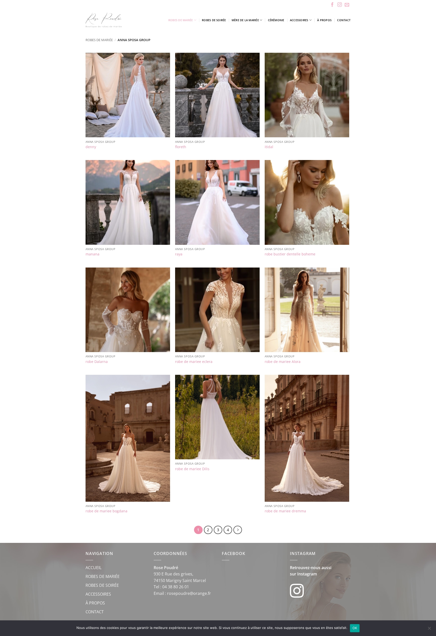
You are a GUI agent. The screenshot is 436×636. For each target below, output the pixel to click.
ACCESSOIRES (98, 594)
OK (354, 628)
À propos (324, 20)
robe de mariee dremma (285, 511)
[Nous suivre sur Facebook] (332, 5)
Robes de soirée (214, 20)
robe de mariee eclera (193, 361)
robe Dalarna (97, 361)
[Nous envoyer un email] (347, 5)
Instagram (307, 574)
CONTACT (95, 612)
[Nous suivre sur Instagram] (339, 5)
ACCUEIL (93, 567)
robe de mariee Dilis (192, 469)
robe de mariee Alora (283, 361)
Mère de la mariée (245, 20)
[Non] (429, 630)
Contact (343, 20)
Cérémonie (276, 20)
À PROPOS (95, 603)
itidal (269, 147)
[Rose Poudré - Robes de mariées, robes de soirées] (118, 20)
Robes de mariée (180, 20)
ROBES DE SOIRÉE (102, 585)
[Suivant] (237, 530)
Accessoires (299, 20)
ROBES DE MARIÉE (103, 576)
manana (92, 254)
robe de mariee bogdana (106, 511)
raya (178, 254)
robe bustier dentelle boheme (290, 254)
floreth (180, 147)
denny (91, 147)
